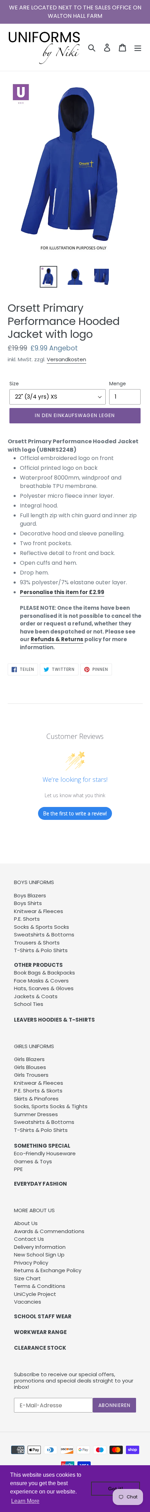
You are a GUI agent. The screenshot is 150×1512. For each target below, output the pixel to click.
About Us (26, 1223)
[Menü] (137, 47)
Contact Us (29, 1239)
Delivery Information (40, 1247)
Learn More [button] (25, 1501)
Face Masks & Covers (41, 980)
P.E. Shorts (27, 918)
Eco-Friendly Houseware (45, 1153)
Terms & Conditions (39, 1286)
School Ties (28, 1004)
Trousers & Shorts (37, 942)
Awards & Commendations (49, 1231)
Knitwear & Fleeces (38, 911)
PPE (18, 1169)
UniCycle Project (35, 1294)
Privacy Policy (31, 1262)
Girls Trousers (31, 1075)
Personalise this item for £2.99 (62, 592)
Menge (117, 383)
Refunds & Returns (57, 639)
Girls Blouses (30, 1067)
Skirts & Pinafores (36, 1098)
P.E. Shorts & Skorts (38, 1090)
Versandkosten (66, 359)
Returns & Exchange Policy (47, 1270)
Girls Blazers (29, 1059)
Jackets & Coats (36, 996)
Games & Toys (33, 1161)
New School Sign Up (39, 1254)
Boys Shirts (28, 903)
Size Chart (27, 1278)
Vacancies (27, 1301)
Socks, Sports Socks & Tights (51, 1106)
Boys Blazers (30, 895)
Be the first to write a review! (75, 813)
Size (14, 383)
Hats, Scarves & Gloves (44, 988)
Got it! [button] (115, 1488)
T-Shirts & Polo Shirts (41, 950)
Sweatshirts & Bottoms (44, 934)
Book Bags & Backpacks (44, 972)
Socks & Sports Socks (41, 927)
